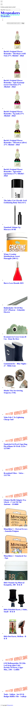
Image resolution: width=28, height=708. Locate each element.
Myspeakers (10, 705)
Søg (23, 23)
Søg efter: (3, 9)
